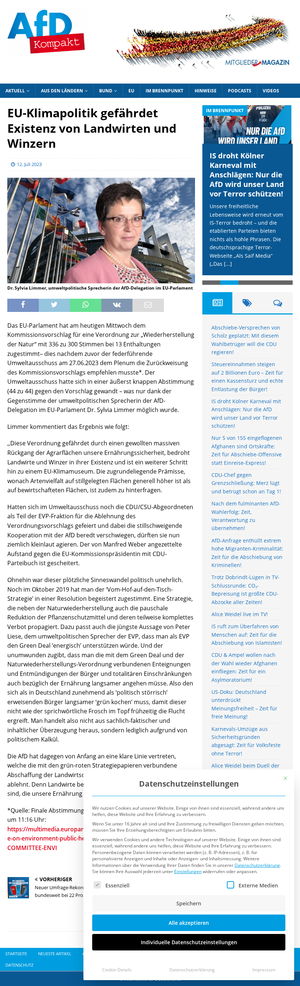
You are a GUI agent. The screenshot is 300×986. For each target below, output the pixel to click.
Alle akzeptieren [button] (189, 922)
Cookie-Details (117, 970)
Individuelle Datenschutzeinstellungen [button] (189, 942)
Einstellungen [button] (188, 871)
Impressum (263, 970)
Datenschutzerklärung (257, 865)
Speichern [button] (188, 903)
